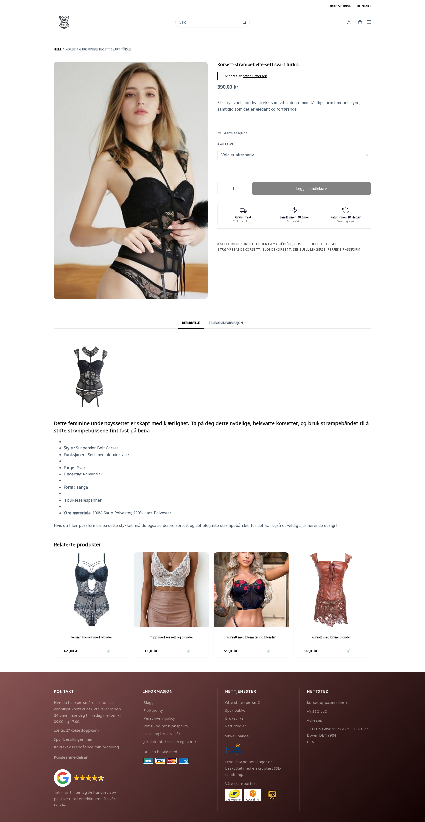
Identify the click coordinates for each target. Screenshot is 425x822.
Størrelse (225, 143)
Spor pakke (235, 710)
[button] (232, 133)
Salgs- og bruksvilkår (161, 733)
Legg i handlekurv (311, 188)
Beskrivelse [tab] (191, 323)
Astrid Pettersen (255, 76)
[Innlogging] (349, 22)
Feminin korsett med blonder (91, 637)
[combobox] (209, 22)
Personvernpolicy (159, 718)
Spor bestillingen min (73, 739)
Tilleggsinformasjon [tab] (226, 323)
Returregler (235, 725)
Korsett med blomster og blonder (251, 637)
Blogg (148, 702)
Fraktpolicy (153, 710)
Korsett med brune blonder (331, 637)
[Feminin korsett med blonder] (91, 589)
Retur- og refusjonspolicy (165, 725)
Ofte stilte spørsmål (242, 702)
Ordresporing (340, 6)
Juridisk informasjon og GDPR (169, 741)
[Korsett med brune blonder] (331, 589)
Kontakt (364, 6)
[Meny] (369, 22)
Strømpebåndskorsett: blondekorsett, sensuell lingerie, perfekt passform (288, 249)
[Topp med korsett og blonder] (171, 589)
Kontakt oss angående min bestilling (86, 746)
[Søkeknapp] (244, 22)
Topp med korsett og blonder (171, 637)
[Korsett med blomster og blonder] (251, 589)
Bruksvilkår (235, 718)
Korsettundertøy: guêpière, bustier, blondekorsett (290, 244)
